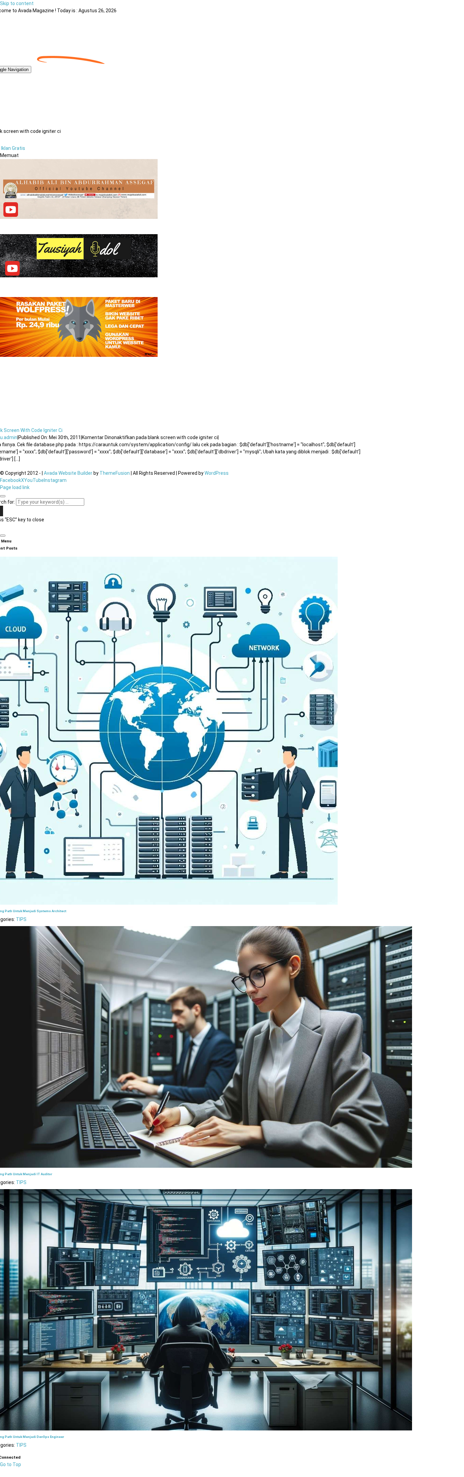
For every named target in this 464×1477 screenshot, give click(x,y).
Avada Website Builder (68, 473)
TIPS (21, 919)
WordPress (216, 473)
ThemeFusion (115, 473)
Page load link (15, 487)
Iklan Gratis (13, 148)
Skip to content (17, 3)
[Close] (2, 496)
